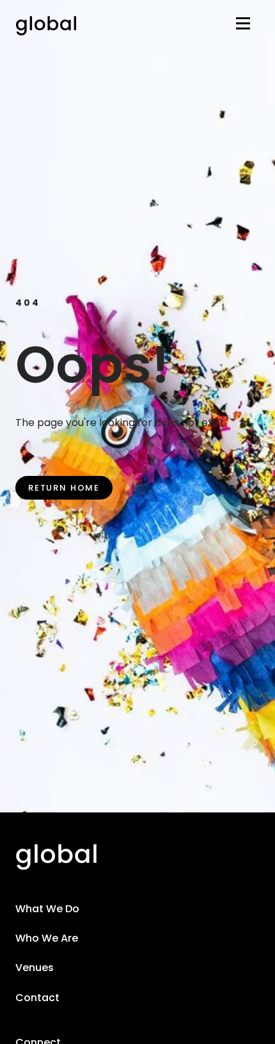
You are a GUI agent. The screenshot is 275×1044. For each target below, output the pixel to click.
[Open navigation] (243, 26)
